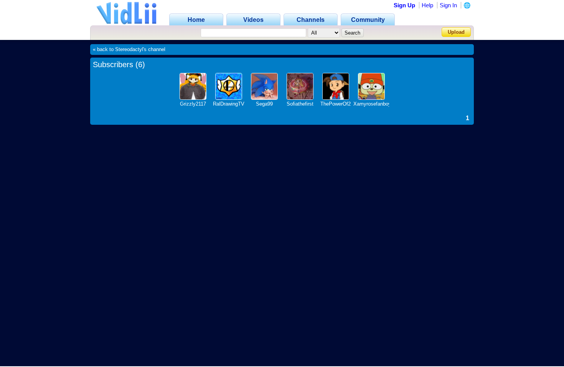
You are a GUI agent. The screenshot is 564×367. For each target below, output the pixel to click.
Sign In (448, 5)
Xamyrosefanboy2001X (379, 104)
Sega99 (264, 104)
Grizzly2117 (193, 104)
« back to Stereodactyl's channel (129, 49)
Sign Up (404, 5)
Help (427, 5)
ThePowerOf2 (335, 104)
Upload (456, 32)
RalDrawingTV (228, 104)
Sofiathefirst (300, 104)
